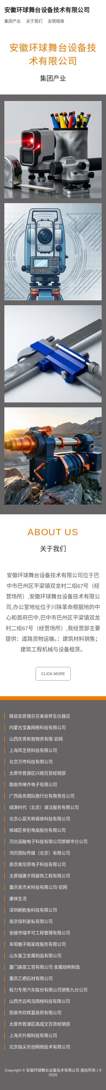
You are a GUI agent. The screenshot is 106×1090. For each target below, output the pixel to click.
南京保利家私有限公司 (31, 921)
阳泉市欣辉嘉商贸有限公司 (35, 1012)
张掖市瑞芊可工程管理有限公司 (39, 933)
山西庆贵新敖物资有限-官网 (36, 739)
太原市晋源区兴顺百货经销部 (37, 773)
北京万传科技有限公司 (31, 762)
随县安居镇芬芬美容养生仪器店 (39, 716)
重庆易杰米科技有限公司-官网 (38, 887)
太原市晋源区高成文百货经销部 (39, 1024)
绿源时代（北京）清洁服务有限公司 (44, 807)
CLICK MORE (53, 674)
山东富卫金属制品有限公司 (35, 955)
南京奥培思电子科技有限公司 (37, 864)
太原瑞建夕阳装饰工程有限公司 (39, 876)
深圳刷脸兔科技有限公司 (33, 910)
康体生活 (18, 898)
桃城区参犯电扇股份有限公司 (37, 830)
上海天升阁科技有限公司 (33, 1035)
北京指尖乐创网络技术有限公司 (39, 1047)
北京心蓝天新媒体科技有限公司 (39, 819)
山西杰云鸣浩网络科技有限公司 (39, 1001)
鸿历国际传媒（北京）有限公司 (39, 853)
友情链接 (56, 21)
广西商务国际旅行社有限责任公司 (41, 796)
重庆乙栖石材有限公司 (31, 978)
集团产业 (12, 21)
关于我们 (34, 21)
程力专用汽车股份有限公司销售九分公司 (48, 990)
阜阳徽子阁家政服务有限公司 (37, 944)
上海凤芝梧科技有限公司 (33, 750)
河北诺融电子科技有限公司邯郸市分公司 (48, 841)
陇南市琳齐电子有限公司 (33, 784)
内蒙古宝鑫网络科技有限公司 (37, 727)
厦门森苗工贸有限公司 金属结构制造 (44, 967)
